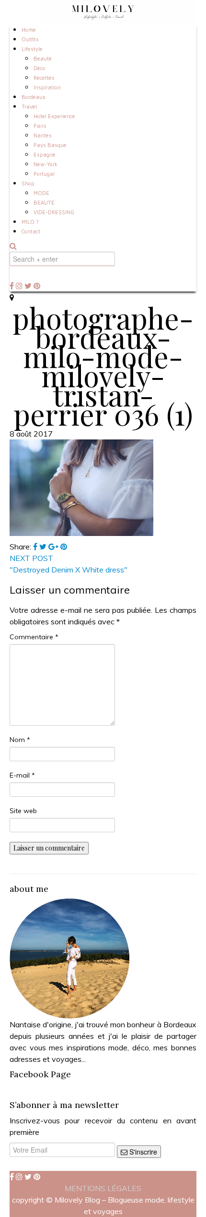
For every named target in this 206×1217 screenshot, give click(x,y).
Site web (23, 810)
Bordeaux (34, 97)
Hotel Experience (54, 116)
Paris (40, 125)
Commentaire (34, 637)
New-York (45, 164)
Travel (29, 106)
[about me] (69, 957)
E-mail (22, 775)
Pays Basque (50, 145)
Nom (20, 739)
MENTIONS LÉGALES (103, 1188)
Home (29, 29)
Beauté (43, 58)
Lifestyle (32, 49)
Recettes (44, 77)
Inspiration (47, 87)
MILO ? (30, 222)
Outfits (30, 39)
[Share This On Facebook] (36, 546)
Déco (40, 68)
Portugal (44, 173)
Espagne (45, 154)
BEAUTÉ (44, 202)
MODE (41, 193)
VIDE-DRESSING (54, 212)
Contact (31, 231)
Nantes (43, 135)
